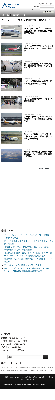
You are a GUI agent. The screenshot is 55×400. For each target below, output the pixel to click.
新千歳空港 (24, 368)
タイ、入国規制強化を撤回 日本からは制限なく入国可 (38, 82)
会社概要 (5, 377)
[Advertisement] (27, 199)
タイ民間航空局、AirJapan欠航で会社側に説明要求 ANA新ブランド (38, 66)
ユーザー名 (35, 6)
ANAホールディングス (40, 371)
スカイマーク (14, 368)
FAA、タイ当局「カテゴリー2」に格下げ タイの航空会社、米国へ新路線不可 (38, 136)
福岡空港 (4, 368)
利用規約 (28, 377)
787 (50, 371)
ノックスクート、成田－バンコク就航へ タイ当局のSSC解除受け (38, 118)
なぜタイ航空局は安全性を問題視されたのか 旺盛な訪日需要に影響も (38, 154)
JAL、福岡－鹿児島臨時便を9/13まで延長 (22, 265)
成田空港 (45, 368)
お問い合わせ (30, 379)
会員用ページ (19, 15)
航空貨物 (23, 371)
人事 (12, 371)
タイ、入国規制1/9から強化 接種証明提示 (38, 100)
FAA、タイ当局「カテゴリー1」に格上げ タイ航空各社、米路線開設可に (38, 30)
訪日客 (17, 371)
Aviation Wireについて (17, 377)
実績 (40, 368)
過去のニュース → (45, 168)
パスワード (35, 9)
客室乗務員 (33, 368)
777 (29, 371)
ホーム (5, 15)
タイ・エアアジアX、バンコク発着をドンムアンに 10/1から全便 (38, 48)
